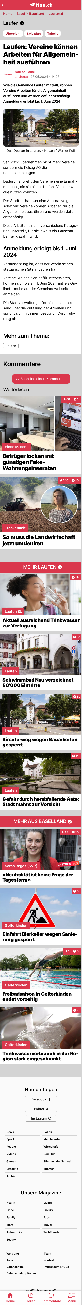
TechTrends (51, 1232)
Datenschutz (15, 1266)
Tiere (9, 1224)
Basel (21, 14)
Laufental (56, 14)
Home (7, 14)
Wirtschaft (50, 1146)
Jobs (9, 1260)
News (10, 1131)
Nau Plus (49, 1154)
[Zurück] (2, 5)
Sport (10, 1139)
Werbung (12, 1253)
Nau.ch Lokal (25, 72)
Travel (47, 1224)
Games (11, 1161)
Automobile (14, 1232)
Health (10, 1202)
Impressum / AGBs (56, 1266)
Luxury (48, 1210)
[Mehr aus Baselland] (41, 821)
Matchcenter (52, 1139)
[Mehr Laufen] (41, 567)
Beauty (11, 1239)
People (11, 1146)
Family (10, 1217)
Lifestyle (12, 1168)
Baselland (36, 14)
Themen (49, 1168)
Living (47, 1202)
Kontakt (49, 1260)
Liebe (10, 1210)
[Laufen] (41, 23)
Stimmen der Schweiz (58, 1161)
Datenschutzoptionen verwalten (23, 1273)
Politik (47, 1131)
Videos (11, 1154)
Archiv (10, 1176)
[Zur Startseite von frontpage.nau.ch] (41, 5)
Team (47, 1253)
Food (46, 1217)
